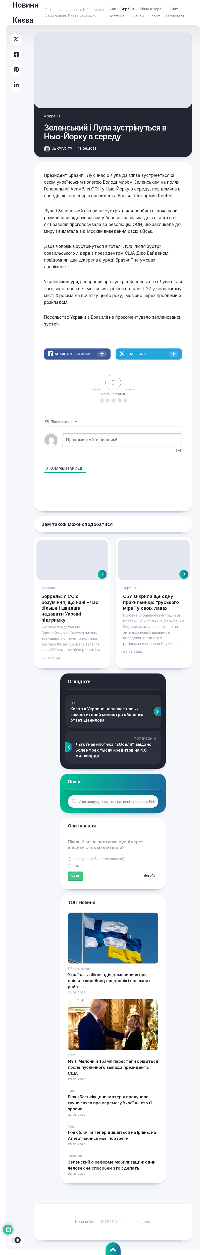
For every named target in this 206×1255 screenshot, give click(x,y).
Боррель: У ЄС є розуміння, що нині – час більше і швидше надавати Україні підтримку (69, 608)
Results (149, 875)
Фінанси (136, 16)
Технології (174, 16)
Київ (112, 9)
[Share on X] (16, 39)
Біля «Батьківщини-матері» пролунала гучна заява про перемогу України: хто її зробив (110, 1102)
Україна (128, 9)
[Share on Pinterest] (16, 69)
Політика (116, 16)
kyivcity (62, 148)
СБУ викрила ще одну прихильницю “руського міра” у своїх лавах (151, 602)
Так (75, 865)
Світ (174, 9)
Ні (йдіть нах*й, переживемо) (98, 859)
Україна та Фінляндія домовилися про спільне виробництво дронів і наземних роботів (109, 980)
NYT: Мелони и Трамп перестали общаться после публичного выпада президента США (113, 1067)
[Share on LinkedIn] (16, 85)
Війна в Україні (152, 9)
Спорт (154, 16)
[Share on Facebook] (16, 54)
